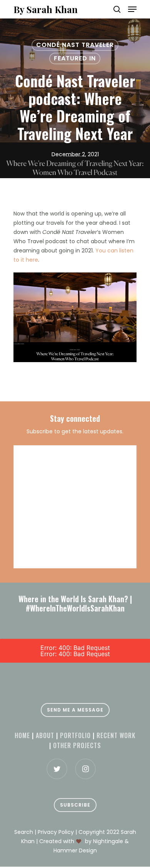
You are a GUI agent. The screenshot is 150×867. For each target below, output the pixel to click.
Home (22, 735)
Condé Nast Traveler (75, 44)
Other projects (77, 745)
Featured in (75, 58)
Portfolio (75, 735)
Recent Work (116, 735)
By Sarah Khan (45, 9)
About (45, 735)
